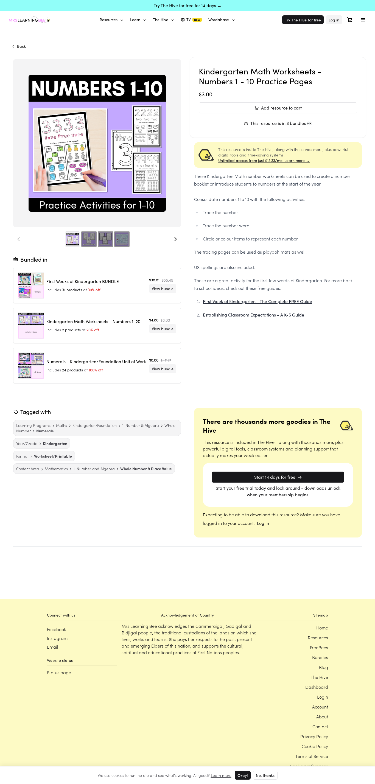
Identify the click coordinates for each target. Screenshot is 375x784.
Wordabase (218, 19)
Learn (135, 19)
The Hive (160, 19)
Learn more (221, 775)
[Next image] (175, 239)
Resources (108, 19)
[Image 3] (105, 239)
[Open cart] (349, 19)
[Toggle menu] (362, 19)
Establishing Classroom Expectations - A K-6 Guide (253, 315)
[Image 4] (122, 239)
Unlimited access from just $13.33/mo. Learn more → (264, 160)
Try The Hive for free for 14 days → (188, 5)
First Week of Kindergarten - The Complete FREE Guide (257, 301)
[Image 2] (89, 239)
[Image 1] (72, 239)
